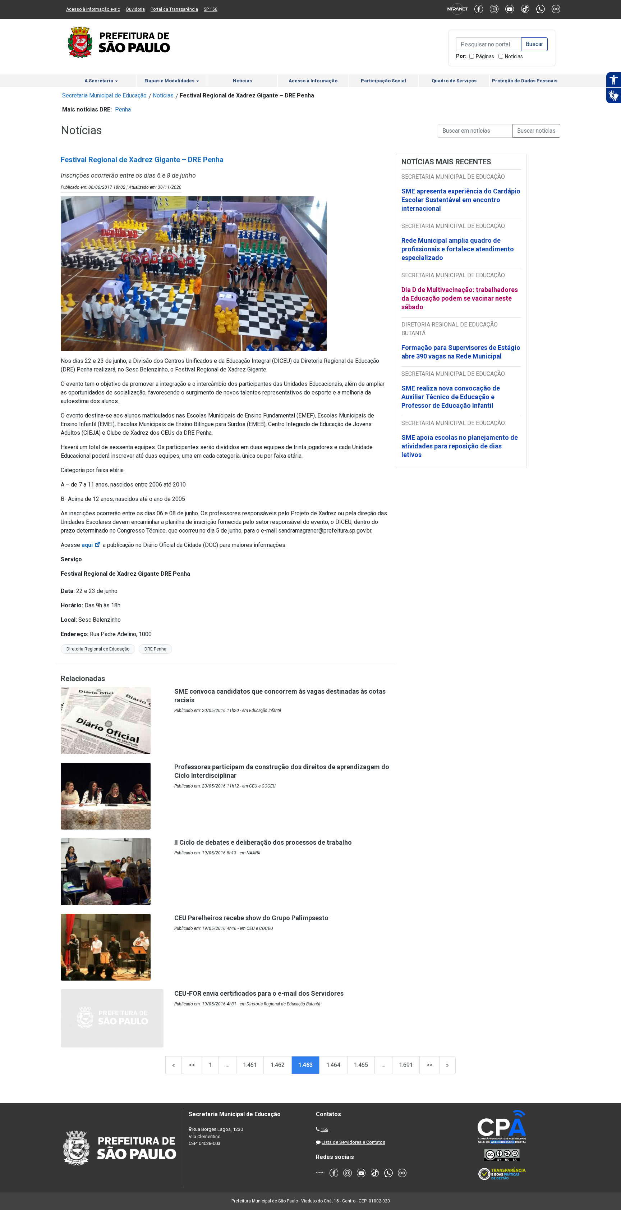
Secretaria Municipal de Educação (104, 95)
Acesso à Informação (313, 80)
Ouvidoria (135, 9)
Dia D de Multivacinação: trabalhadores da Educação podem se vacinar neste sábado (459, 298)
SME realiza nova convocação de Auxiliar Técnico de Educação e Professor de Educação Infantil (450, 396)
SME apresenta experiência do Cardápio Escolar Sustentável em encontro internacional (460, 199)
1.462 (278, 1064)
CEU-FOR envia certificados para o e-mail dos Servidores (259, 993)
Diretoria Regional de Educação (97, 649)
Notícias (514, 56)
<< (192, 1064)
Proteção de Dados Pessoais (524, 80)
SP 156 (210, 9)
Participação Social (383, 80)
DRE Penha (155, 649)
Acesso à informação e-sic (93, 9)
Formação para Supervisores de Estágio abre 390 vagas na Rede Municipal (460, 352)
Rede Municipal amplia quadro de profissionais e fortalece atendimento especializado (457, 249)
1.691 (406, 1064)
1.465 (361, 1064)
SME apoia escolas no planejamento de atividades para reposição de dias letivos (459, 446)
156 (324, 1129)
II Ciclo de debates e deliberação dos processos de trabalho (263, 842)
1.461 (250, 1064)
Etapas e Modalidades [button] (170, 80)
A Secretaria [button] (99, 80)
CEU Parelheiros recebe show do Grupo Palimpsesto (251, 918)
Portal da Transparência (174, 9)
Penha (123, 109)
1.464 (333, 1064)
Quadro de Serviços (454, 80)
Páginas (485, 56)
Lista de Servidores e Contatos (353, 1142)
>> (429, 1064)
